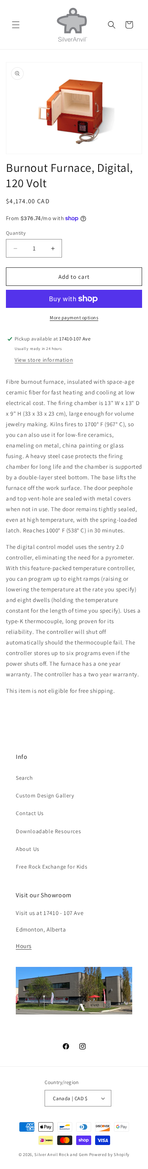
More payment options (74, 317)
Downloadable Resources (48, 831)
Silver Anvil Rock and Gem (61, 1154)
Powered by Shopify (109, 1154)
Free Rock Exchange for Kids (51, 866)
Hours (24, 946)
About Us (27, 848)
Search (24, 777)
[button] (15, 24)
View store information (44, 359)
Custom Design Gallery (45, 795)
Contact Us (30, 813)
